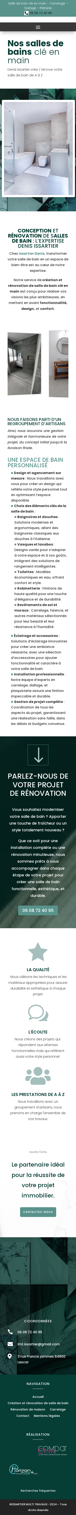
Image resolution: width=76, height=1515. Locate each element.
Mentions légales (47, 1416)
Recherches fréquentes (38, 1491)
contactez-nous (38, 1212)
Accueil (38, 1397)
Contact (22, 1416)
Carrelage (58, 1410)
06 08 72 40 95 (38, 910)
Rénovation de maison (28, 1410)
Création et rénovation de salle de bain (38, 1403)
